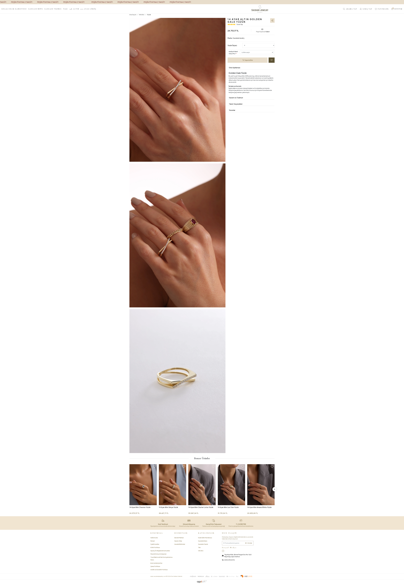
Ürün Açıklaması (234, 68)
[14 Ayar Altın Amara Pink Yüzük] (261, 478)
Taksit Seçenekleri (235, 104)
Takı (199, 547)
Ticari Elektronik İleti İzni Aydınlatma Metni (161, 558)
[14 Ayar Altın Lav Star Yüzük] (202, 484)
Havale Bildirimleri (179, 544)
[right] (274, 489)
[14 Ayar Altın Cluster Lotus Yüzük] (172, 484)
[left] (129, 489)
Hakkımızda (154, 537)
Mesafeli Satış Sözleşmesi (158, 554)
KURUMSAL (156, 533)
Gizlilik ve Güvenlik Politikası (159, 569)
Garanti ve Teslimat (236, 98)
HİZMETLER (181, 533)
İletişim (152, 541)
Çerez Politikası (155, 566)
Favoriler (383, 9)
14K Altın (200, 551)
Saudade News (202, 541)
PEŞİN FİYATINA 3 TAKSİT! (21, 2)
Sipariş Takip (178, 541)
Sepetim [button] (397, 9)
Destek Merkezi (179, 537)
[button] (14, 9)
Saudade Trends (203, 544)
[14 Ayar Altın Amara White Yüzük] (231, 484)
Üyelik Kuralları (154, 544)
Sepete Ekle (249, 60)
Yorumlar (232, 110)
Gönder (249, 543)
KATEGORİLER (206, 533)
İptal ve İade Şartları (156, 563)
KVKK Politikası (155, 547)
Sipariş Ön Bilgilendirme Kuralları (160, 551)
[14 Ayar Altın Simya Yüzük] (143, 484)
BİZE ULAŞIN (229, 533)
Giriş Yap (367, 9)
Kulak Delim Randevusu (205, 537)
